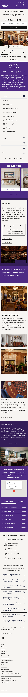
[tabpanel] (14, 58)
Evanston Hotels (19, 627)
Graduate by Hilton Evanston (8, 629)
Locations (3, 627)
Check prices (18, 27)
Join (21, 7)
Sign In (25, 7)
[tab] (4, 52)
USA (8, 627)
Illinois (12, 627)
